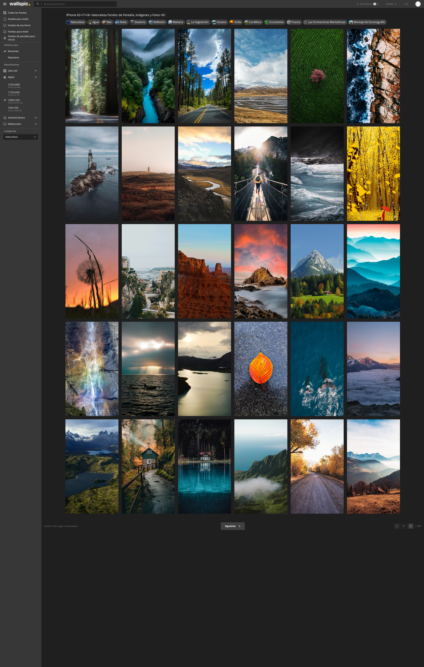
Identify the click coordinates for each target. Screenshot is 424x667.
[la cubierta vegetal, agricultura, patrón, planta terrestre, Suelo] (317, 76)
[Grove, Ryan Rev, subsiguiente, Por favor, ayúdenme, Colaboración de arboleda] (91, 76)
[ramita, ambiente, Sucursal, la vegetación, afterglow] (91, 271)
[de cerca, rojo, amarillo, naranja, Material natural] (260, 369)
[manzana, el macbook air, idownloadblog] (91, 466)
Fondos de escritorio (19, 25)
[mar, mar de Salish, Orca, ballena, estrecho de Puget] (148, 369)
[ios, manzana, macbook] (204, 271)
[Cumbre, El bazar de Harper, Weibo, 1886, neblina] (373, 271)
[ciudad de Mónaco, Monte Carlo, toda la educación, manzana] (148, 271)
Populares (13, 57)
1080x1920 (14, 100)
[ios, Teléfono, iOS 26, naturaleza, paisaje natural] (148, 76)
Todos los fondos (17, 12)
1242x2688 (14, 84)
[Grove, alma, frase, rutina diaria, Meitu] (373, 173)
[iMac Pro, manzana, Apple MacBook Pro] (204, 369)
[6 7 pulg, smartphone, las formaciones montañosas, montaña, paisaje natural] (317, 271)
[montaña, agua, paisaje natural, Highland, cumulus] (260, 76)
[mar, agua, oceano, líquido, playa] (317, 173)
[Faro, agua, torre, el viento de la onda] (91, 173)
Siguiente (230, 526)
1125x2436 (14, 92)
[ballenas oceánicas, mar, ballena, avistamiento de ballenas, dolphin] (317, 369)
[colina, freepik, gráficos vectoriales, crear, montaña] (148, 173)
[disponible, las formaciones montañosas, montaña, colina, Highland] (260, 466)
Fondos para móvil (18, 19)
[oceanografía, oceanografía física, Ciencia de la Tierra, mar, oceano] (373, 76)
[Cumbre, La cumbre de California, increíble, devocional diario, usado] (204, 173)
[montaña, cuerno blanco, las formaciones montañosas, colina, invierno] (373, 369)
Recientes (13, 51)
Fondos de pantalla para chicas (21, 38)
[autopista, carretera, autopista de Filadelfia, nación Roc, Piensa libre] (204, 76)
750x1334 (13, 107)
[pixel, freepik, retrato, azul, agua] (204, 466)
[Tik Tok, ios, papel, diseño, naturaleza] (148, 466)
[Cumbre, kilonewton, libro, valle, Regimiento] (373, 466)
